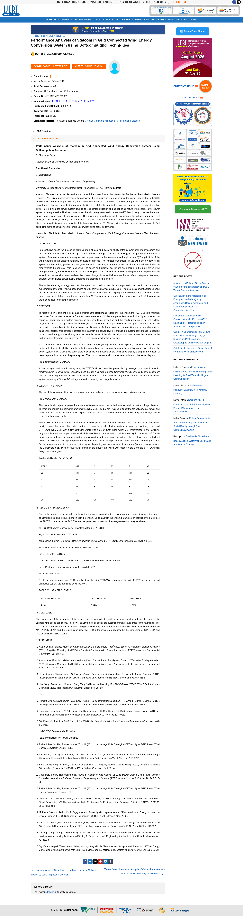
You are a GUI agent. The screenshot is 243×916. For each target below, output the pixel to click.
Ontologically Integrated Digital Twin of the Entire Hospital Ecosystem (192, 350)
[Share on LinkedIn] (105, 861)
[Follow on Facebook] (234, 2)
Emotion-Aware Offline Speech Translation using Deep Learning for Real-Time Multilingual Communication (192, 373)
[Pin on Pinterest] (100, 861)
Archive (126, 20)
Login (192, 20)
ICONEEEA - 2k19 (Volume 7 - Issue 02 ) (48, 36)
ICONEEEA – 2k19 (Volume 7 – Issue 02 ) (73, 101)
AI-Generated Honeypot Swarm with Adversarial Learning (190, 389)
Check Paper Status (194, 31)
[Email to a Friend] (95, 861)
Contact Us (181, 20)
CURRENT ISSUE (184, 86)
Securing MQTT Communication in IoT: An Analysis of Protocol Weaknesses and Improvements (191, 406)
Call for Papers (83, 20)
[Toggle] (33, 132)
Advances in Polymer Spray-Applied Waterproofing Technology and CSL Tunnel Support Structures (191, 287)
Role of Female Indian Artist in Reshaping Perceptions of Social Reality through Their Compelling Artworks (192, 424)
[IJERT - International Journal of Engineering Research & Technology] (11, 10)
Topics (97, 20)
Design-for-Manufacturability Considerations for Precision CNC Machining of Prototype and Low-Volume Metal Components (190, 321)
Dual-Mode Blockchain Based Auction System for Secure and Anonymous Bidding (192, 440)
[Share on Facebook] (85, 861)
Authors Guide (110, 20)
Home (49, 20)
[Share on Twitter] (90, 861)
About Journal (62, 20)
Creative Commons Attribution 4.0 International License (112, 121)
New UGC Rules (190, 97)
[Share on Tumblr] (110, 861)
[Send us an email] (239, 2)
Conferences (139, 20)
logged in (52, 892)
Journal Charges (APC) (194, 209)
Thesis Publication (161, 20)
